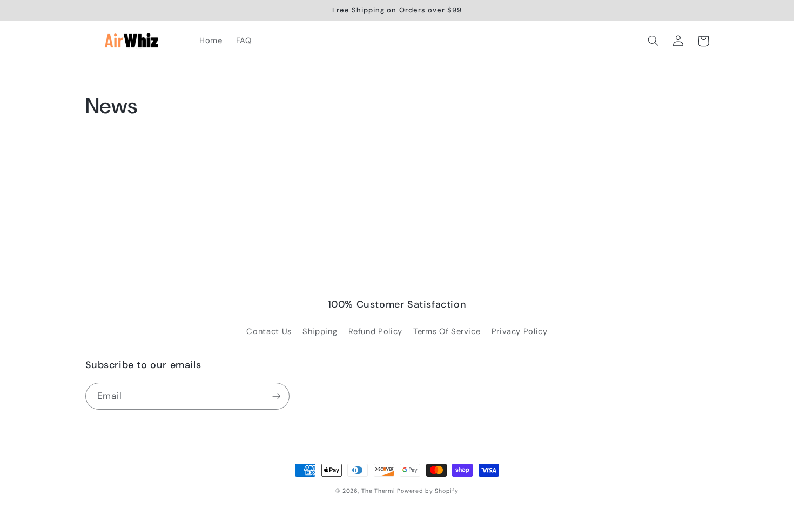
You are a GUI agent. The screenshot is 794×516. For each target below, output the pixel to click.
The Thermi (378, 490)
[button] (653, 41)
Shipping (319, 331)
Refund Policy (375, 331)
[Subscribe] (276, 396)
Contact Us (268, 331)
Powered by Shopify (427, 490)
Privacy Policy (520, 331)
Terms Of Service (446, 331)
